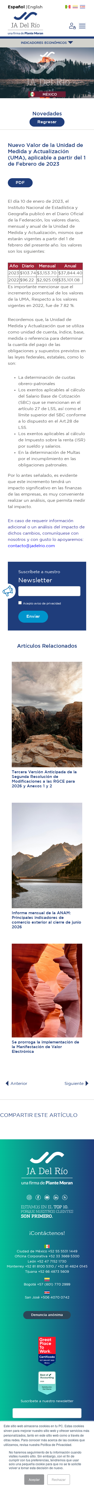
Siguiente (74, 1084)
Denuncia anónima (47, 1315)
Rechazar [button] (59, 1479)
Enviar (33, 617)
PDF (20, 183)
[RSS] (65, 1192)
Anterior (18, 1084)
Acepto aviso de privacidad (42, 603)
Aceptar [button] (34, 1479)
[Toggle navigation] (82, 26)
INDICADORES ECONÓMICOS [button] (44, 42)
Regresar (47, 122)
